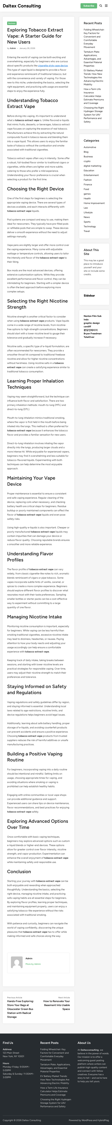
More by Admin (33, 964)
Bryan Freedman (93, 333)
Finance (88, 184)
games (87, 193)
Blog (86, 151)
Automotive (90, 147)
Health (87, 198)
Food (86, 189)
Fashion (88, 179)
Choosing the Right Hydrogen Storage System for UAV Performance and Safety (94, 114)
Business (11, 23)
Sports (87, 221)
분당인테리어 (91, 330)
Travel (87, 231)
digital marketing (92, 165)
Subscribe (88, 5)
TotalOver (89, 337)
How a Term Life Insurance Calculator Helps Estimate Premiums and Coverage (94, 96)
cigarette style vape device (53, 65)
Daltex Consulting (22, 6)
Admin (13, 48)
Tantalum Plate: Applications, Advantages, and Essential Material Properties (93, 58)
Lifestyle (88, 212)
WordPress (87, 1120)
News (87, 217)
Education (89, 170)
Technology (90, 226)
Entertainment (91, 175)
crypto (87, 161)
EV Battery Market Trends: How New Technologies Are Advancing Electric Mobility (93, 77)
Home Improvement (94, 203)
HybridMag (103, 1120)
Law (86, 207)
